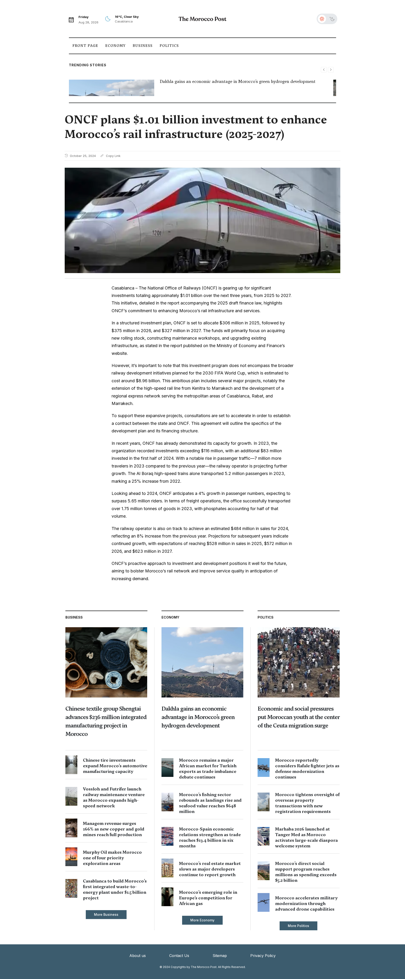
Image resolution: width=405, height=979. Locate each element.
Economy (115, 45)
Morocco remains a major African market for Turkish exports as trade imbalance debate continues (207, 768)
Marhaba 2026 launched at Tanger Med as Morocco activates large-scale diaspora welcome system (306, 837)
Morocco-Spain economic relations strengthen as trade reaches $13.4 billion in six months (210, 837)
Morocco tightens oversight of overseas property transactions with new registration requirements (307, 803)
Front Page (85, 45)
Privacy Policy (263, 955)
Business (143, 45)
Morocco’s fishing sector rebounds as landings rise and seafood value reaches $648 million (210, 803)
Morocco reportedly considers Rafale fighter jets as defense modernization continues (307, 768)
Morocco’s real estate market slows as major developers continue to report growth (210, 869)
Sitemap (220, 955)
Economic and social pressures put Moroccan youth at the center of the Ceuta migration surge (299, 717)
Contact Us (179, 955)
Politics (169, 45)
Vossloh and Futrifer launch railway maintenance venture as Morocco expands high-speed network (114, 797)
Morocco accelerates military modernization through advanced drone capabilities (306, 903)
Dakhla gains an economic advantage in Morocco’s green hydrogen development (237, 81)
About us (137, 955)
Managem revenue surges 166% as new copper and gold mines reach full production (113, 829)
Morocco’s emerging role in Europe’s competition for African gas (208, 897)
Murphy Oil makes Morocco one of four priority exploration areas (112, 857)
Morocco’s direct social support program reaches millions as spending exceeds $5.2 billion (306, 871)
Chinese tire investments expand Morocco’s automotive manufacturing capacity (115, 765)
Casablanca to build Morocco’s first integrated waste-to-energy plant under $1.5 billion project (115, 889)
